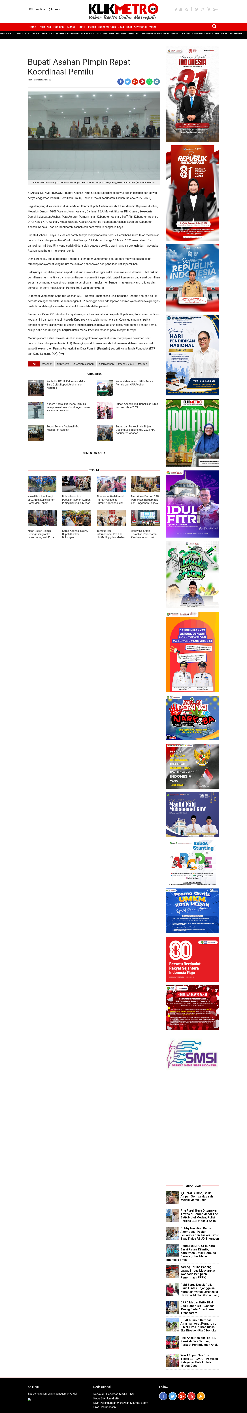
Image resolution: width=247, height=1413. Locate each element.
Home (32, 27)
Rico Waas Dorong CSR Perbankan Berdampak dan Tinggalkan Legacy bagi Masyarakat (145, 501)
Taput (51, 34)
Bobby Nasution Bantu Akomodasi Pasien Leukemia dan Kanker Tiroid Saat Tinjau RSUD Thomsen (199, 1233)
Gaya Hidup (125, 27)
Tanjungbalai (149, 34)
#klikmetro (63, 364)
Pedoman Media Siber (120, 1394)
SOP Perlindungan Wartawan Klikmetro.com (120, 1403)
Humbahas (199, 34)
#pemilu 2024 (126, 364)
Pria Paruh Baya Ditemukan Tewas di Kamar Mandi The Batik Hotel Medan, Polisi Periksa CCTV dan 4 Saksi (199, 1216)
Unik (113, 27)
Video (153, 27)
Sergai (84, 34)
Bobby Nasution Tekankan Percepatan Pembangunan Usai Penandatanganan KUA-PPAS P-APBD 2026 (145, 537)
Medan (3, 34)
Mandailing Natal (117, 34)
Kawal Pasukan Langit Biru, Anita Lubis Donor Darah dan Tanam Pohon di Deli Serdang (41, 501)
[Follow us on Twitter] (173, 1396)
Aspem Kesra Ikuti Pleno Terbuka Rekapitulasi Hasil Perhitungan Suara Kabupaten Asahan (68, 407)
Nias (217, 34)
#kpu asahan (106, 364)
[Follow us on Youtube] (191, 1396)
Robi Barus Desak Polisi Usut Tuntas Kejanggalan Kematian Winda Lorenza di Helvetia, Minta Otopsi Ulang (199, 1290)
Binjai (11, 34)
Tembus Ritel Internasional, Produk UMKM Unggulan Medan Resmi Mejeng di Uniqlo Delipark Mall (111, 537)
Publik (92, 27)
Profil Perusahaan (104, 1407)
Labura (210, 34)
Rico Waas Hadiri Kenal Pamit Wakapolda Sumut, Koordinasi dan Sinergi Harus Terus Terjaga (110, 503)
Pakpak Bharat (237, 34)
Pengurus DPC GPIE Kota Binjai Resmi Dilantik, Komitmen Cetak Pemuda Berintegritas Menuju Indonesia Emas (191, 1252)
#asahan (47, 364)
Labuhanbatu (186, 34)
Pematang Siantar (98, 34)
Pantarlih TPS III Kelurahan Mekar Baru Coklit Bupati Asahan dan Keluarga (66, 384)
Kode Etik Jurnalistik (106, 1398)
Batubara (61, 34)
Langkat (20, 34)
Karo (27, 34)
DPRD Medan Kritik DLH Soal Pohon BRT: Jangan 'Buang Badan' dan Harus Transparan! (197, 1308)
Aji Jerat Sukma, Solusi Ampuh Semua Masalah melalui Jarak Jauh (196, 1196)
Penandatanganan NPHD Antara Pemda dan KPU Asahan (134, 383)
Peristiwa (45, 27)
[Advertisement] (192, 1128)
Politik (81, 27)
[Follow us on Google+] (182, 1396)
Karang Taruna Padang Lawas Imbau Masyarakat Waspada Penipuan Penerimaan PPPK (197, 1272)
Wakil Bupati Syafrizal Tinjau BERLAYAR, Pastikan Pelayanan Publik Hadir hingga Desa (199, 1361)
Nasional (58, 27)
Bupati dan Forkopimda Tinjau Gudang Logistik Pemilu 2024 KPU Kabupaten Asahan (136, 430)
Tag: (33, 364)
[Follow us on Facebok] (163, 1396)
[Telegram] (157, 81)
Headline (39, 9)
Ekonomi (103, 27)
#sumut (142, 364)
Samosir (42, 34)
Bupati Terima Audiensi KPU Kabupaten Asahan (63, 428)
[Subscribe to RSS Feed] (201, 1396)
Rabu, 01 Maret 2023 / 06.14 (41, 80)
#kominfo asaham (84, 364)
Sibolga (225, 34)
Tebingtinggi (134, 34)
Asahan (174, 34)
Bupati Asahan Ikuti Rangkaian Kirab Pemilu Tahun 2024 (137, 405)
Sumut (71, 27)
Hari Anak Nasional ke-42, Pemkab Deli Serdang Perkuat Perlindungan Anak (199, 1341)
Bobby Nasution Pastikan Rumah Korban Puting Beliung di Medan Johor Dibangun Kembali (76, 501)
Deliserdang (73, 34)
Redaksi (98, 1394)
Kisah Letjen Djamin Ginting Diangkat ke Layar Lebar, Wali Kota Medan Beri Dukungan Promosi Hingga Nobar (41, 537)
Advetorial (140, 27)
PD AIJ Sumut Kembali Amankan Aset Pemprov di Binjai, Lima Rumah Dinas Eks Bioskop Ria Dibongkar (199, 1325)
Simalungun (163, 34)
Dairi (34, 34)
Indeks (55, 9)
